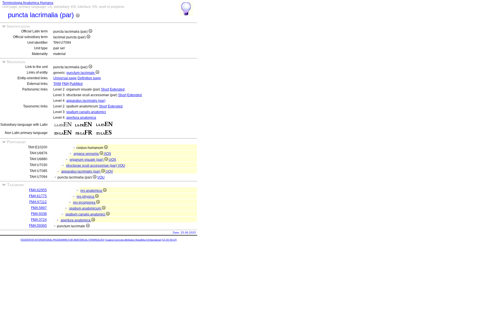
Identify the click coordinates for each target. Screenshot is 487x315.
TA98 (57, 84)
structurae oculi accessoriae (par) (92, 166)
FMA (65, 84)
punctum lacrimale (81, 73)
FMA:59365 (38, 226)
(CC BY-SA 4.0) (169, 240)
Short (105, 89)
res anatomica (91, 191)
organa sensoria (86, 154)
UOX (112, 160)
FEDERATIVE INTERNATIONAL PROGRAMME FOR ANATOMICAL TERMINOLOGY (63, 240)
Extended (117, 89)
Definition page (89, 78)
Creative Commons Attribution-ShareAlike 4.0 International (133, 240)
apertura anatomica (81, 118)
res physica (86, 197)
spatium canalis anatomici (86, 112)
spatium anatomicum (85, 208)
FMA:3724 (39, 220)
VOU (121, 166)
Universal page (65, 78)
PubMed (76, 84)
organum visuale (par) (87, 160)
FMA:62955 (38, 190)
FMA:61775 (38, 196)
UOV (109, 171)
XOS (107, 154)
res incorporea (84, 202)
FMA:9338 (39, 214)
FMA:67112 (38, 202)
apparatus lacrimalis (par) (85, 101)
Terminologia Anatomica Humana (27, 3)
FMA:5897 (39, 208)
